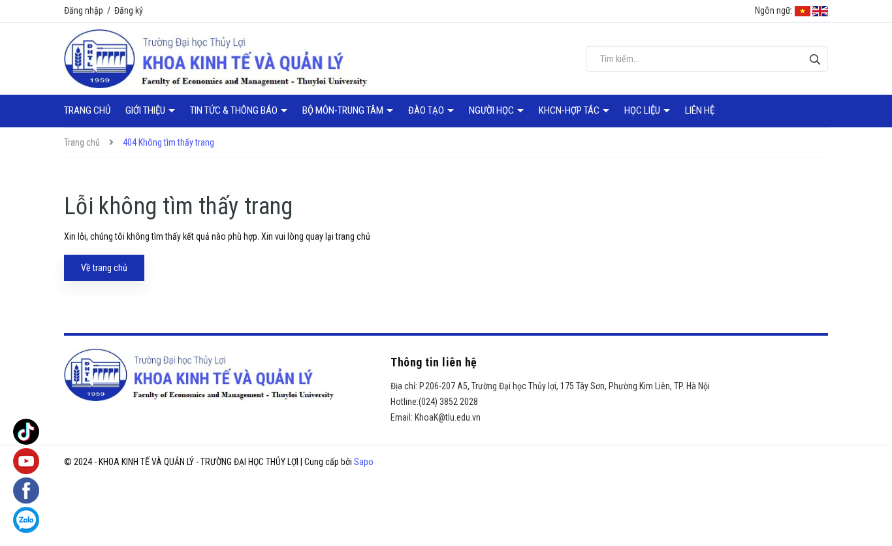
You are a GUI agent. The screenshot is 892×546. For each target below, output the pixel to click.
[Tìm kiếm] (814, 59)
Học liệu (643, 110)
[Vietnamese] (802, 10)
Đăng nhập (83, 10)
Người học (492, 110)
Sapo (364, 462)
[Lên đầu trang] (872, 510)
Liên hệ (699, 110)
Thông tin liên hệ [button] (433, 362)
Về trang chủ (104, 268)
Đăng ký (128, 10)
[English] (820, 10)
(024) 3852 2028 (448, 401)
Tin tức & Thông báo (234, 110)
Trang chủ (87, 110)
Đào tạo (427, 110)
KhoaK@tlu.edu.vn (448, 417)
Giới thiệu (146, 110)
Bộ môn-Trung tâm (343, 110)
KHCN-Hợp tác (570, 110)
